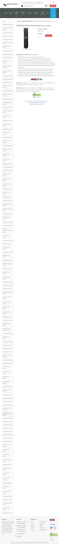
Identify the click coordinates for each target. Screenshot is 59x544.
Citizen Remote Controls (8, 79)
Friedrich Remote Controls (6, 174)
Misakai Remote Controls (8, 320)
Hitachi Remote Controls (8, 222)
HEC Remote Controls (7, 213)
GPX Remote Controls (7, 197)
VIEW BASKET (16, 13)
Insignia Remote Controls (6, 256)
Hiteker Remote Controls (8, 225)
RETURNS (29, 13)
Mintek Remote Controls (8, 317)
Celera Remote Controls (8, 76)
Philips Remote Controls (8, 363)
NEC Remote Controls (7, 333)
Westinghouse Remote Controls (7, 503)
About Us (32, 524)
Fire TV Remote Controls (8, 167)
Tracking (36, 13)
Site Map (46, 542)
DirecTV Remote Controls (6, 133)
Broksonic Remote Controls (6, 71)
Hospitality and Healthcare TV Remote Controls (7, 230)
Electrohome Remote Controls (7, 150)
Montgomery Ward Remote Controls (6, 329)
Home (5, 13)
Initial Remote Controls (7, 252)
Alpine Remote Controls (8, 39)
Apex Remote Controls (7, 54)
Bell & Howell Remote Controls (7, 66)
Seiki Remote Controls (7, 431)
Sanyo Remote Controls (8, 421)
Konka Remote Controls (8, 282)
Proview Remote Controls (6, 391)
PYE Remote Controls (7, 395)
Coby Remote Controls (7, 82)
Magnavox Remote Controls (7, 302)
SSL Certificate (37, 97)
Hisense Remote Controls (6, 218)
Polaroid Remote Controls (6, 372)
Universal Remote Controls (6, 479)
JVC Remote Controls (7, 268)
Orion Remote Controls (7, 351)
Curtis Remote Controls (7, 107)
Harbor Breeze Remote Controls (7, 209)
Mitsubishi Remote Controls (6, 324)
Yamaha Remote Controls (6, 508)
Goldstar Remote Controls (6, 193)
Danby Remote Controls (8, 120)
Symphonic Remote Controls (7, 460)
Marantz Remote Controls (6, 307)
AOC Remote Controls (7, 51)
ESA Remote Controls (7, 164)
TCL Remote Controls (7, 464)
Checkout (53, 6)
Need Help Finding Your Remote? (53, 13)
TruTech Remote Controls (6, 474)
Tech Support (43, 13)
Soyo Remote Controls (7, 441)
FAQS (32, 528)
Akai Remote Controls (7, 32)
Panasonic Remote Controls (7, 356)
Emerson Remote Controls (6, 160)
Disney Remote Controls (8, 137)
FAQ (48, 13)
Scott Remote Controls (7, 428)
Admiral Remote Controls (8, 24)
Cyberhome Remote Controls (7, 111)
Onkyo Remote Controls (8, 345)
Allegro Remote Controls (8, 36)
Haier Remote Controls (7, 200)
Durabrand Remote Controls (7, 141)
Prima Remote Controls (7, 386)
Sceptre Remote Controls (8, 424)
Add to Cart (48, 35)
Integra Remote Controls (8, 260)
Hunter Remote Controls (8, 240)
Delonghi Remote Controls (6, 125)
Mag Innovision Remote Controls (8, 292)
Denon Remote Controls (8, 129)
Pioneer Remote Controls (6, 367)
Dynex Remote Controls (8, 145)
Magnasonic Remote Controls (7, 297)
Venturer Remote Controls (6, 487)
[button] (22, 6)
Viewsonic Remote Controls (6, 492)
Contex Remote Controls (8, 90)
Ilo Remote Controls (7, 243)
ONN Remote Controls (7, 348)
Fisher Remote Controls (8, 170)
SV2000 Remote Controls (6, 450)
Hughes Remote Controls (6, 236)
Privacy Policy (42, 522)
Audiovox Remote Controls (6, 61)
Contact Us (20, 536)
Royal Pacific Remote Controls (7, 409)
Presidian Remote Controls (6, 382)
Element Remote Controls (6, 155)
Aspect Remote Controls (8, 57)
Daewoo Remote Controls (6, 116)
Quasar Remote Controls (8, 398)
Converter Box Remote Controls (7, 95)
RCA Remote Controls (7, 401)
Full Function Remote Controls (7, 184)
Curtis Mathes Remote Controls (7, 103)
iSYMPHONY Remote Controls (7, 264)
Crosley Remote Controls (8, 99)
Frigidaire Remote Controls (6, 179)
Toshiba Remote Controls (6, 469)
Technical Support (43, 529)
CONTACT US (23, 13)
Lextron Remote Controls (8, 285)
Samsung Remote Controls (6, 414)
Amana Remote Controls (8, 42)
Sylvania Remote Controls (6, 455)
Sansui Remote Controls (8, 418)
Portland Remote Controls (6, 377)
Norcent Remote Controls (6, 337)
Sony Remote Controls (7, 438)
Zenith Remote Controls (8, 513)
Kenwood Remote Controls (6, 278)
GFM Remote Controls (7, 189)
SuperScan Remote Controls (7, 445)
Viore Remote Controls (7, 496)
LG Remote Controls (7, 288)
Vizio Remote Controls (7, 499)
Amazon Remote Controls (6, 47)
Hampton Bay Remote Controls (7, 204)
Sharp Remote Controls (7, 434)
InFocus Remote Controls (6, 248)
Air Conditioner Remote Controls (7, 28)
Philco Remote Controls (8, 360)
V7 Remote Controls (7, 483)
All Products (41, 527)
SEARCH (11, 13)
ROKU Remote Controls (8, 405)
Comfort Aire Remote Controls (7, 86)
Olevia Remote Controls (8, 341)
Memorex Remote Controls (6, 312)
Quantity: (40, 33)
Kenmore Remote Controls (6, 273)
